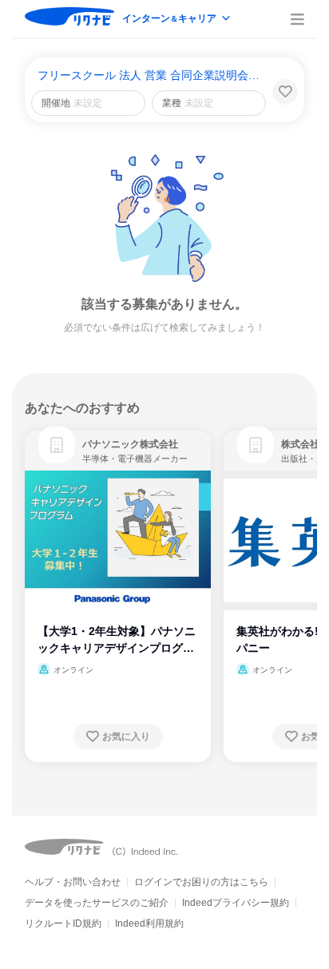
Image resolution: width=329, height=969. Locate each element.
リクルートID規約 (63, 923)
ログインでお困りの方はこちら (201, 882)
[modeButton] (177, 20)
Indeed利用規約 (149, 923)
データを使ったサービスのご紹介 (96, 902)
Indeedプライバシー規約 (235, 902)
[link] (57, 445)
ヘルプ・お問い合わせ (73, 882)
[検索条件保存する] (285, 92)
